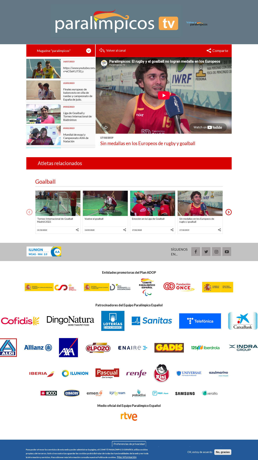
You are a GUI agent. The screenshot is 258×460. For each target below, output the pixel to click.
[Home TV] (116, 20)
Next (229, 212)
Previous (29, 212)
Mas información (127, 457)
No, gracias (223, 452)
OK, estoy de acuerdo (199, 452)
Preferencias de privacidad (129, 443)
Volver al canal (116, 50)
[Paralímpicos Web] (196, 26)
